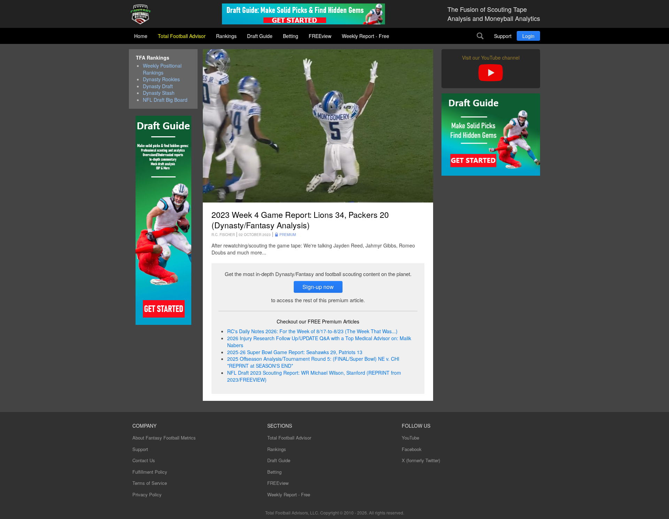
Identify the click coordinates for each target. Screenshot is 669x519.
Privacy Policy (147, 494)
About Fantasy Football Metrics (164, 437)
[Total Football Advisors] (143, 14)
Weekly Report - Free (365, 35)
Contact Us (143, 460)
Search (480, 36)
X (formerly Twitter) (421, 460)
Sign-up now (318, 287)
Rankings (226, 35)
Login (528, 35)
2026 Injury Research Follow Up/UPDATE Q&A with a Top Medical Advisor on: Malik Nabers (319, 342)
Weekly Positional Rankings (162, 69)
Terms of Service (149, 483)
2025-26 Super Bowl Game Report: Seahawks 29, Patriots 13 (294, 352)
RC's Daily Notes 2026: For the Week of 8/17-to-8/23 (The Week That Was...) (312, 331)
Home (140, 35)
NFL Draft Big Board (165, 100)
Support (503, 35)
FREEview (320, 35)
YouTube (410, 437)
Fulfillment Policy (149, 471)
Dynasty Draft (158, 86)
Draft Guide (259, 35)
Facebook (412, 449)
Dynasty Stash (159, 93)
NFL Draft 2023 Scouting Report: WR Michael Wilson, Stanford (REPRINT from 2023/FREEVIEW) (314, 376)
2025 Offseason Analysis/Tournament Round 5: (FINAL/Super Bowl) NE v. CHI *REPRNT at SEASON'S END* (313, 362)
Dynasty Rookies (161, 79)
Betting (290, 35)
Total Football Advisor (182, 35)
